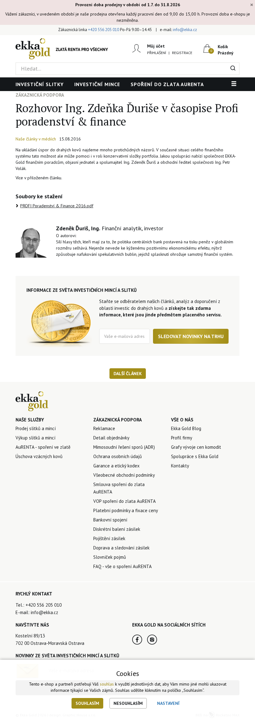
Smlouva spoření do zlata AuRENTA (119, 488)
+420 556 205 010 (103, 29)
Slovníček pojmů (109, 557)
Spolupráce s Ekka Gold (194, 456)
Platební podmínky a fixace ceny (125, 510)
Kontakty (180, 466)
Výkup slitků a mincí (35, 438)
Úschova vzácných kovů (39, 456)
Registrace (182, 52)
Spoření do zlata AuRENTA (167, 84)
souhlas (107, 684)
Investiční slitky (40, 84)
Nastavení (168, 703)
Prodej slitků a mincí (36, 428)
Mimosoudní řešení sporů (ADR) (124, 447)
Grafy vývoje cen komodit (196, 447)
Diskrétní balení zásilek (116, 529)
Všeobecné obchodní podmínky (124, 475)
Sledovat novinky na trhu (191, 336)
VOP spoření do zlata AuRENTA (124, 501)
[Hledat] (233, 68)
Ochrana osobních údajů (117, 456)
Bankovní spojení (110, 520)
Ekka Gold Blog (186, 428)
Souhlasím (87, 703)
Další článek (128, 373)
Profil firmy (181, 438)
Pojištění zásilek (109, 538)
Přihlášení (156, 52)
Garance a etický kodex (116, 466)
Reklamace (104, 428)
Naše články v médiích (36, 139)
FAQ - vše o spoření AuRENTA (122, 566)
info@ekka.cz (185, 29)
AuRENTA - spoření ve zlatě (43, 447)
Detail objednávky (111, 438)
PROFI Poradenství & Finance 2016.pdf (56, 206)
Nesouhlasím (128, 703)
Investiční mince (97, 84)
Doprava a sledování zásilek (121, 548)
